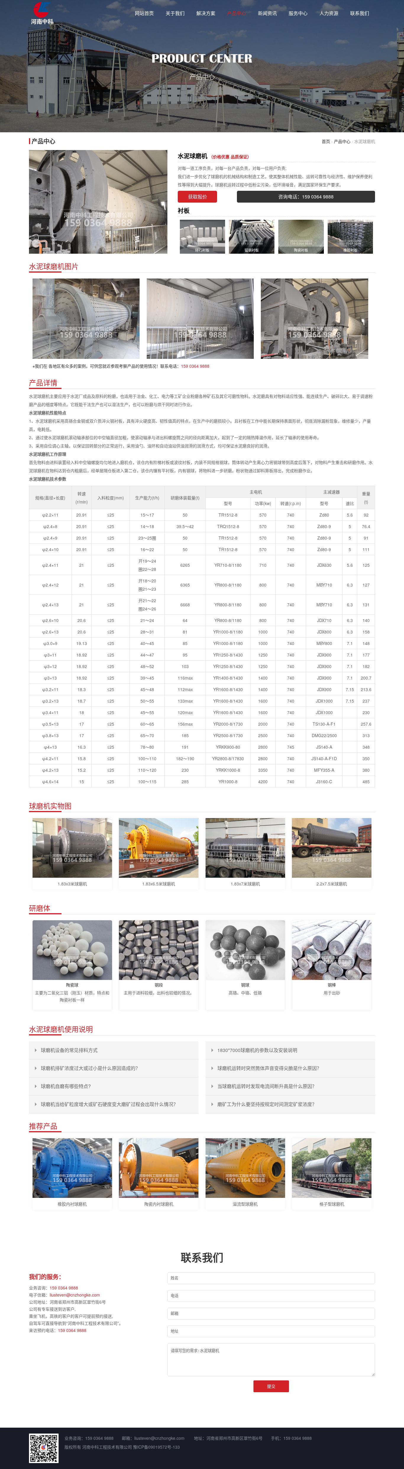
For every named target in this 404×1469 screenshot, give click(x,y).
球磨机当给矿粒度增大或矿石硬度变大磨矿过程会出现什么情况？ (109, 1104)
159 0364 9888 (195, 366)
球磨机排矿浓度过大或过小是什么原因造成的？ (90, 1068)
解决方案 (205, 13)
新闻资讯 (267, 13)
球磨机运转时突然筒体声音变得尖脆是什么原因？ (269, 1068)
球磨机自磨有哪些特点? (66, 1086)
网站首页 (144, 13)
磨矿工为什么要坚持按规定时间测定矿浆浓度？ (267, 1104)
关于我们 (175, 13)
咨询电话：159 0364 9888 (306, 196)
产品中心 (236, 13)
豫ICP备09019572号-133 (156, 1447)
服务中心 (298, 13)
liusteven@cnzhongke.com (75, 1295)
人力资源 (328, 13)
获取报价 (197, 196)
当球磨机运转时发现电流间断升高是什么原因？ (267, 1086)
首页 (326, 141)
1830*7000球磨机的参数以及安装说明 (257, 1050)
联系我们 (359, 13)
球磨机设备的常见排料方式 (69, 1050)
